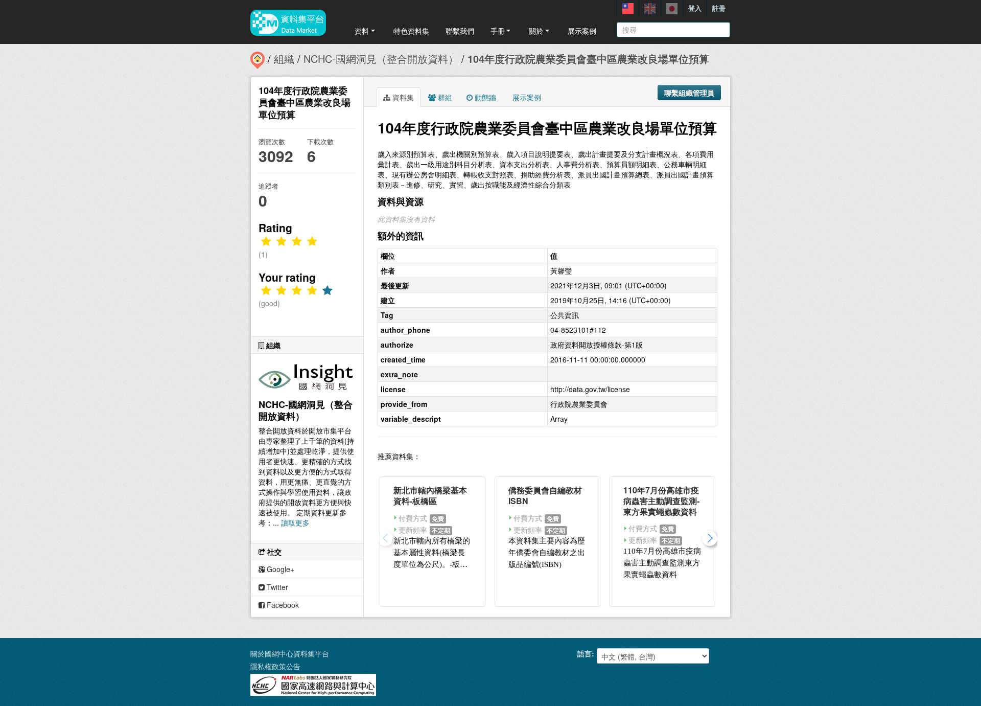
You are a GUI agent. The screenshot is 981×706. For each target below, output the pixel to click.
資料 (362, 31)
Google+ (279, 569)
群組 (444, 97)
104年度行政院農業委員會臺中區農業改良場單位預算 (588, 58)
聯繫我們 (460, 31)
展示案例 (582, 31)
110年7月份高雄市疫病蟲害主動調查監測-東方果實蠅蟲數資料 (661, 500)
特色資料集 (411, 31)
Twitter (276, 587)
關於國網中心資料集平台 (289, 653)
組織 (284, 58)
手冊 (498, 31)
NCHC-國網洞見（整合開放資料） (380, 58)
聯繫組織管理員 (689, 92)
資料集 (402, 97)
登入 (695, 8)
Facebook (282, 605)
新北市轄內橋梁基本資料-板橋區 (430, 495)
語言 (584, 653)
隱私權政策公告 (275, 666)
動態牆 (484, 97)
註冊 (719, 8)
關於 (536, 31)
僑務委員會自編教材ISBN (545, 495)
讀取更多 (295, 522)
